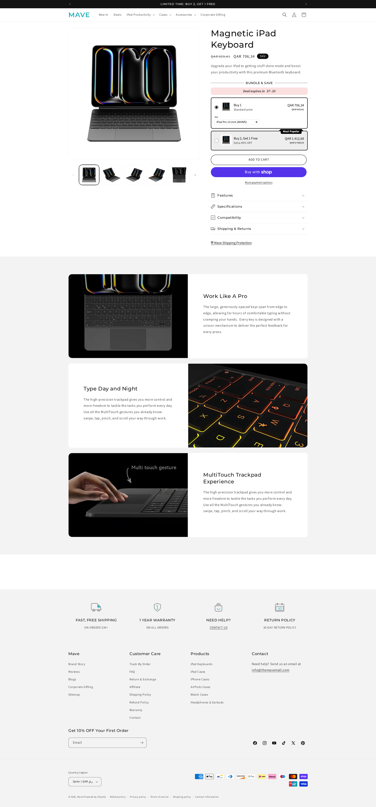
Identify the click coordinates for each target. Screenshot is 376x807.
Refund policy (118, 797)
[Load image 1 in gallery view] (89, 175)
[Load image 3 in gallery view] (134, 175)
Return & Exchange (142, 679)
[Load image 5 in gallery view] (179, 175)
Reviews (74, 672)
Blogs (72, 679)
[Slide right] (195, 175)
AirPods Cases (200, 687)
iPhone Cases (200, 679)
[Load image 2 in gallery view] (111, 175)
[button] (140, 14)
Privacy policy (138, 797)
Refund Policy (139, 702)
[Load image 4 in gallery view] (156, 175)
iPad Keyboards (201, 664)
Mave (80, 797)
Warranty (136, 710)
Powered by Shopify (95, 797)
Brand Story (76, 664)
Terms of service (159, 797)
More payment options (258, 182)
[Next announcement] (306, 4)
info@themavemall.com (270, 670)
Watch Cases (199, 695)
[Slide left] (73, 175)
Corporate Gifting (80, 687)
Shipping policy (182, 797)
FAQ (132, 672)
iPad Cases (198, 672)
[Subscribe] (141, 743)
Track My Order (140, 664)
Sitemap (74, 695)
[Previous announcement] (70, 4)
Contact (135, 718)
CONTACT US (219, 627)
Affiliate (134, 687)
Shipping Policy (140, 695)
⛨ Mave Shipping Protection (231, 242)
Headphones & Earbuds (207, 702)
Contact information (207, 797)
